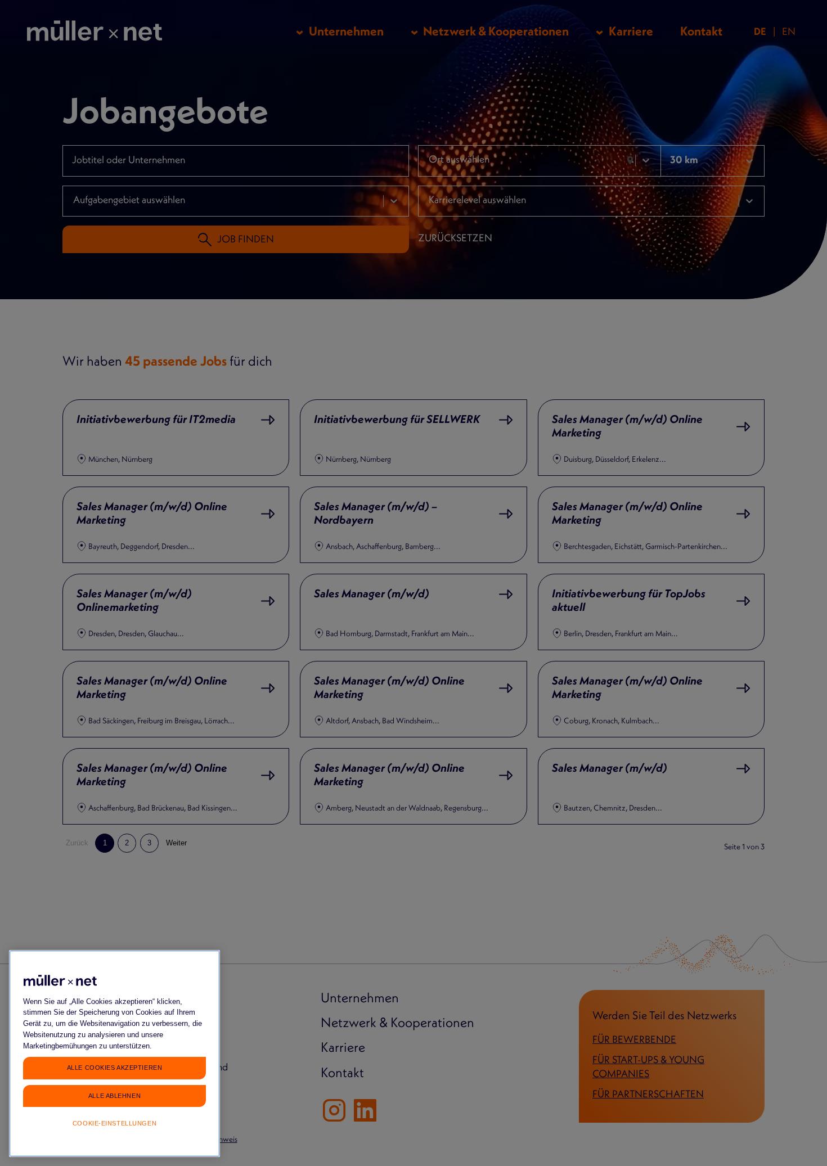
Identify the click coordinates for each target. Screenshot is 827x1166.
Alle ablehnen (114, 1095)
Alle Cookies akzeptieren (114, 1067)
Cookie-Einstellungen (114, 1123)
